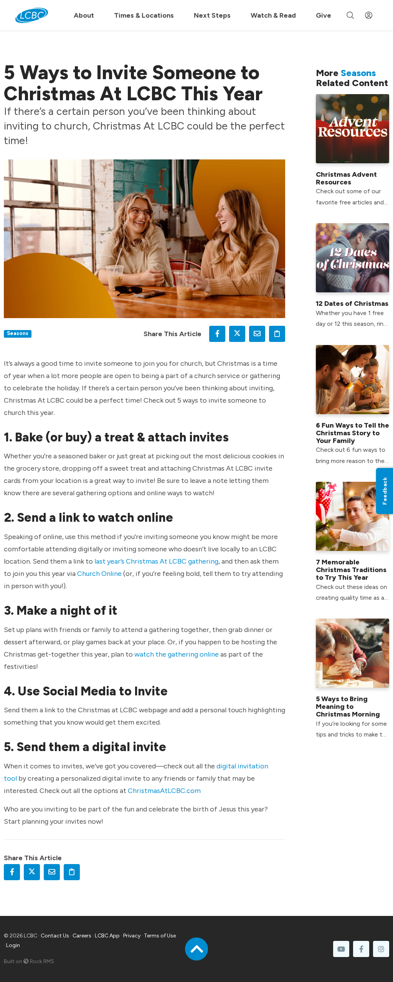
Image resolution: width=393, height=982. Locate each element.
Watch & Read (273, 15)
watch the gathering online (176, 654)
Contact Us (55, 935)
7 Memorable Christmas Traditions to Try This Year (351, 570)
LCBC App (107, 935)
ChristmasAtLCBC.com (164, 790)
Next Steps (212, 15)
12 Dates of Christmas (352, 303)
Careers (82, 935)
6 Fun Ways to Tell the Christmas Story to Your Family (352, 433)
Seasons (17, 333)
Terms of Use (160, 935)
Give (323, 15)
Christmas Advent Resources (346, 178)
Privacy (131, 935)
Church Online (99, 573)
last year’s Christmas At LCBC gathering (156, 561)
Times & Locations (144, 15)
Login (13, 945)
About (84, 15)
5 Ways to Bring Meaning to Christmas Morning (348, 706)
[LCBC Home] (31, 15)
